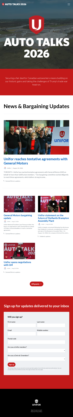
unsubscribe (11, 369)
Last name (40, 322)
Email (10, 330)
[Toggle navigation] (68, 4)
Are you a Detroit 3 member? (18, 355)
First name (11, 322)
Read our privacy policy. (49, 369)
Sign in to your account (36, 410)
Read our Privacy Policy (36, 411)
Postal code (12, 339)
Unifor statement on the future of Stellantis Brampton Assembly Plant (53, 218)
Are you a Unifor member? (17, 347)
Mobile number (42, 330)
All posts (35, 284)
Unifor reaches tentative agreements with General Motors (35, 161)
